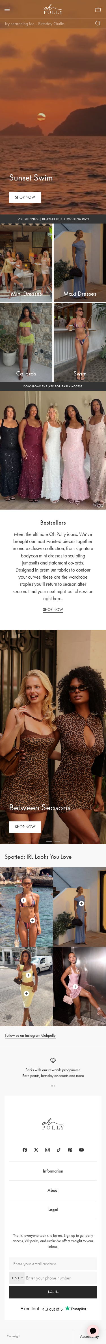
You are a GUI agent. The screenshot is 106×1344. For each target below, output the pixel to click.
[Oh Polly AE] (53, 9)
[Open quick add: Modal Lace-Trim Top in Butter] (28, 975)
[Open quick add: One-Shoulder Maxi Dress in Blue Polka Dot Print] (81, 903)
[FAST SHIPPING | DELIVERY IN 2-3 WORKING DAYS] (53, 219)
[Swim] (80, 342)
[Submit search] (98, 23)
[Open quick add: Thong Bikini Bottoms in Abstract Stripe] (32, 920)
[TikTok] (59, 1150)
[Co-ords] (26, 342)
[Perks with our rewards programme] (53, 1067)
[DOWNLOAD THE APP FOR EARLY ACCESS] (53, 386)
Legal (53, 1209)
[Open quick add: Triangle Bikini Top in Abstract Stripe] (23, 900)
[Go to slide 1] (49, 841)
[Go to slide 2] (57, 841)
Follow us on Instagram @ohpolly (30, 1035)
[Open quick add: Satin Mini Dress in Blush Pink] (75, 986)
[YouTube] (81, 1150)
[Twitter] (36, 1150)
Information (53, 1171)
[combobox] (17, 1278)
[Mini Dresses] (26, 263)
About (53, 1190)
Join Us (53, 1292)
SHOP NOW (53, 609)
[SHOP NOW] (25, 197)
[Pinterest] (70, 1150)
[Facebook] (25, 1150)
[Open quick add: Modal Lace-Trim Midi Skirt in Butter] (26, 993)
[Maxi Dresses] (80, 263)
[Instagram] (47, 1150)
